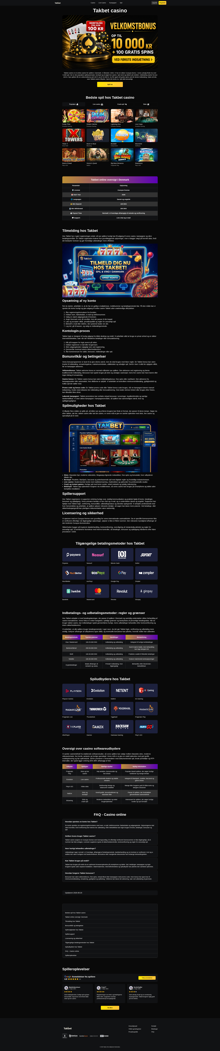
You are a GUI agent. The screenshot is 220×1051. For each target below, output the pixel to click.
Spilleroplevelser (70, 955)
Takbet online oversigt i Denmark (76, 917)
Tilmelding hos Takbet (72, 921)
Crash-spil (120, 104)
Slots (145, 104)
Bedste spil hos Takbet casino (75, 913)
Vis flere (110, 1007)
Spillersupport (70, 934)
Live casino (96, 104)
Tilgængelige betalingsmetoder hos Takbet (79, 942)
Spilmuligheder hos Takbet (74, 930)
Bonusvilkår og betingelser (74, 925)
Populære (72, 104)
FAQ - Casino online (72, 951)
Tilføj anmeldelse (147, 978)
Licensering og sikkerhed (73, 938)
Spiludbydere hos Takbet (73, 947)
